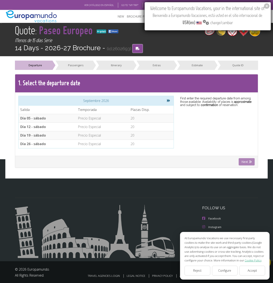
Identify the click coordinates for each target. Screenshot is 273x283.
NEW (121, 16)
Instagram (214, 227)
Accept (252, 270)
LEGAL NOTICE (136, 276)
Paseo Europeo (67, 30)
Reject (197, 270)
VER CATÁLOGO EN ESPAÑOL (99, 5)
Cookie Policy (253, 260)
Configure (224, 270)
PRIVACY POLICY (162, 276)
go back (103, 31)
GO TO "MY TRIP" (130, 5)
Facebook (214, 218)
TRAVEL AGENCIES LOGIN (104, 276)
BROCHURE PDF (137, 16)
